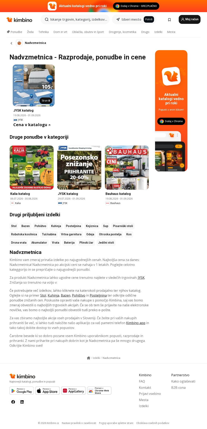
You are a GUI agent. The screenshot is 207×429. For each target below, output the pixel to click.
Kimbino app (135, 323)
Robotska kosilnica (24, 234)
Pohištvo (40, 226)
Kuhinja (56, 226)
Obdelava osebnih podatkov (152, 423)
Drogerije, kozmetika (122, 32)
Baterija (69, 242)
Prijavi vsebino (150, 393)
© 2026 (48, 423)
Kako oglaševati (183, 381)
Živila (30, 32)
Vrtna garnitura (71, 234)
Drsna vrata (18, 242)
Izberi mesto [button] (131, 19)
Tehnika (43, 32)
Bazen (25, 226)
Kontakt (145, 387)
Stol (14, 226)
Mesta (171, 32)
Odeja (90, 234)
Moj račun (192, 19)
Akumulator (39, 242)
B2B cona (178, 387)
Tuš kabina (49, 234)
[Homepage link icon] (88, 358)
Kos (129, 234)
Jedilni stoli (106, 242)
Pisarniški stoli (123, 226)
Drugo (145, 32)
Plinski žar (86, 242)
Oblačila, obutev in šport (88, 32)
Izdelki (158, 32)
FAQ (142, 381)
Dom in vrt (60, 32)
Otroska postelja (110, 234)
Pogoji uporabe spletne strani (116, 423)
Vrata (55, 242)
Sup (105, 226)
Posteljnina (73, 226)
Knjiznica (92, 226)
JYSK (141, 277)
